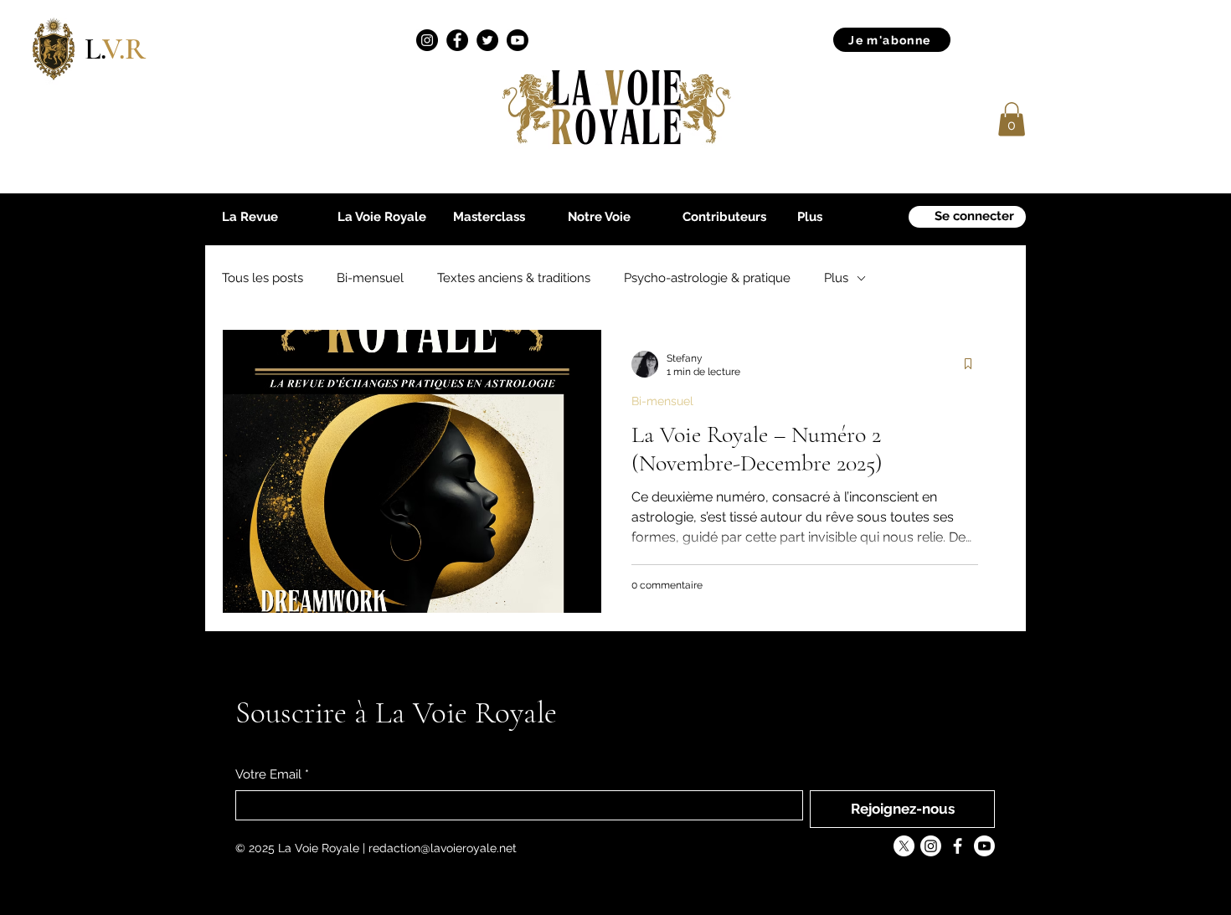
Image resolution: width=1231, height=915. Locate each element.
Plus (836, 277)
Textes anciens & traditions (513, 277)
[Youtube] (517, 40)
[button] (1011, 119)
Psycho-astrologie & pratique (707, 277)
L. (115, 49)
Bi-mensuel (370, 277)
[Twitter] (487, 40)
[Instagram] (427, 40)
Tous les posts (262, 277)
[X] (904, 845)
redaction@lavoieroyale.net (442, 848)
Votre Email (272, 774)
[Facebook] (457, 40)
